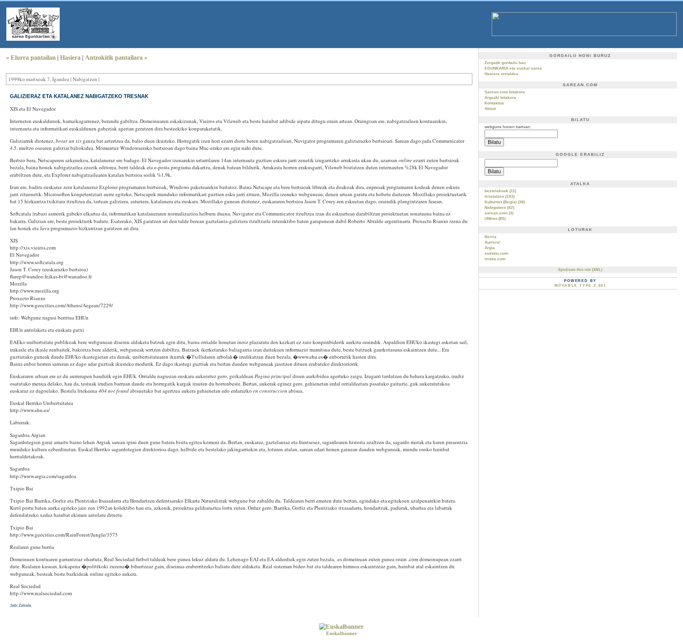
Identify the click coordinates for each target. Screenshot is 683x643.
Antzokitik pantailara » (116, 57)
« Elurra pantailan (31, 57)
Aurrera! (492, 242)
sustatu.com (496, 253)
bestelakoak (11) (500, 191)
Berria (490, 237)
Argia (490, 248)
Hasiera (70, 57)
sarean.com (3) (499, 213)
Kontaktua (494, 103)
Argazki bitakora (500, 97)
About (490, 108)
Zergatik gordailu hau (505, 63)
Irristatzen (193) (500, 196)
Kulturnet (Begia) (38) (505, 202)
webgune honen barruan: (508, 127)
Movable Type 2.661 (580, 285)
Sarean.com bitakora (505, 92)
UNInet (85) (495, 218)
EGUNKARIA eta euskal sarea (513, 68)
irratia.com (495, 259)
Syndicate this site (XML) (580, 270)
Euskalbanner (341, 633)
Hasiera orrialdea (501, 74)
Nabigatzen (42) (499, 207)
